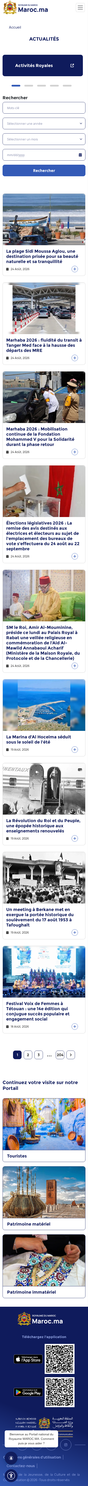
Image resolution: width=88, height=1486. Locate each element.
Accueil (15, 27)
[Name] (80, 7)
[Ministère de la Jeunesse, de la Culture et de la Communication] (44, 1426)
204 (60, 1055)
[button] (16, 86)
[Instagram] (65, 1444)
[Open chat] (11, 1458)
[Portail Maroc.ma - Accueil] (40, 1318)
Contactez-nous (21, 1465)
